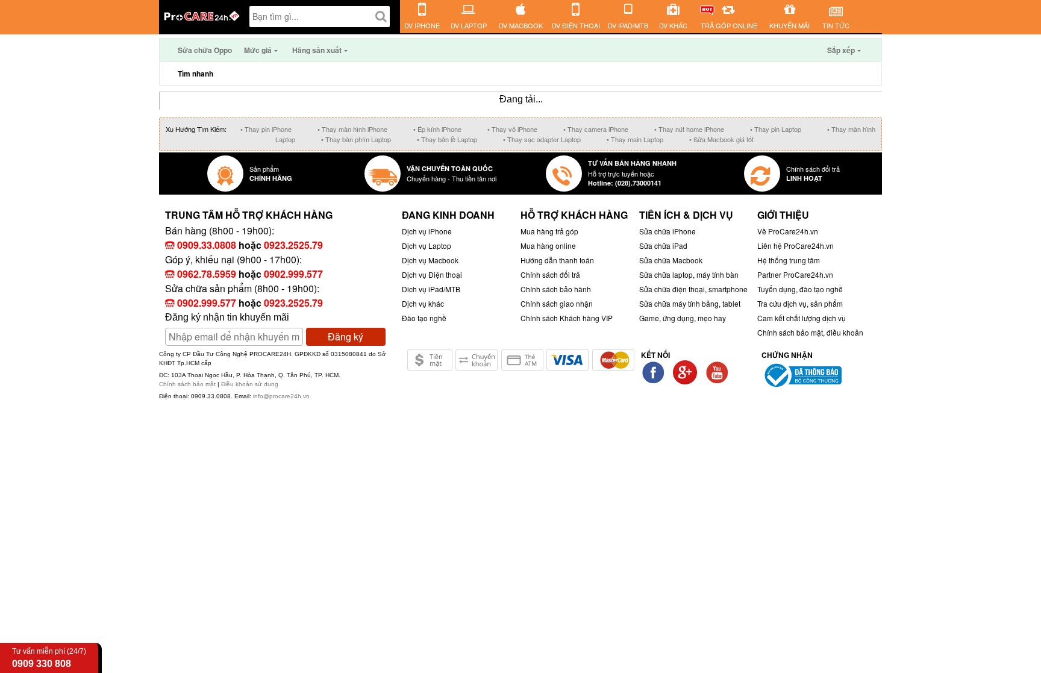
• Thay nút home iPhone (689, 129)
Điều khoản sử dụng (249, 384)
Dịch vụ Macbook (430, 260)
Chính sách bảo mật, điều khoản (810, 332)
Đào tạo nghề (424, 318)
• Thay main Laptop (635, 139)
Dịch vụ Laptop (426, 245)
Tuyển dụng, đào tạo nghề (800, 289)
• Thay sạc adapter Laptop (542, 139)
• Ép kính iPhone (437, 129)
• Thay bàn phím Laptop (356, 139)
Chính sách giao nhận (556, 303)
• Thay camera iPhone (595, 129)
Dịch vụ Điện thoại (432, 274)
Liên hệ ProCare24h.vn (795, 245)
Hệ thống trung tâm (788, 260)
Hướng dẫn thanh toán (557, 260)
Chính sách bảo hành (555, 289)
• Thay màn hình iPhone (352, 129)
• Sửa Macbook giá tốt (721, 139)
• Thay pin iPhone (266, 129)
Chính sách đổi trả (550, 274)
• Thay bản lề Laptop (447, 139)
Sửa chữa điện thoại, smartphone (693, 289)
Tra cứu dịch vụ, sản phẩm (800, 303)
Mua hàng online (548, 245)
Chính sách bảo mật (188, 384)
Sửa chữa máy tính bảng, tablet (689, 303)
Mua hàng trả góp (549, 231)
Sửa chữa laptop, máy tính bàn (689, 274)
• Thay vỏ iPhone (512, 129)
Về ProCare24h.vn (787, 231)
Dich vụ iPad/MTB (431, 289)
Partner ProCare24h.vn (795, 274)
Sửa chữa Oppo (205, 50)
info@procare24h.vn (281, 396)
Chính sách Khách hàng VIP (566, 318)
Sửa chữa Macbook (670, 260)
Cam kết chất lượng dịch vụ (801, 318)
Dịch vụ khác (423, 303)
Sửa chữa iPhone (667, 231)
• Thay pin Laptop (775, 129)
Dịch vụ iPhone (427, 231)
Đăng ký (345, 336)
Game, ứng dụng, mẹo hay (682, 318)
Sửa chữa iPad (663, 245)
